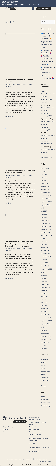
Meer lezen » (9, 116)
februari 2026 (45, 186)
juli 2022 (43, 272)
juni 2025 (44, 211)
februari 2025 (45, 223)
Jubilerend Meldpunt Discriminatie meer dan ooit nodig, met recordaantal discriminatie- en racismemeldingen (19, 244)
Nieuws (15, 4)
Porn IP (43, 91)
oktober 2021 (45, 293)
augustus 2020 (45, 324)
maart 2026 (45, 183)
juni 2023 (44, 260)
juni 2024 (44, 241)
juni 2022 (44, 275)
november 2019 (46, 339)
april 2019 (44, 348)
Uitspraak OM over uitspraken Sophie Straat (47, 44)
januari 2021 (44, 312)
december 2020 (46, 315)
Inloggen (43, 397)
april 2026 (44, 180)
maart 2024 (45, 247)
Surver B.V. (48, 461)
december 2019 (46, 336)
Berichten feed (45, 400)
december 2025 (46, 193)
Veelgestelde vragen (7, 4)
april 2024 (44, 244)
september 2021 (46, 296)
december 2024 (46, 226)
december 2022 (46, 266)
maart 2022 (45, 281)
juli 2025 (43, 208)
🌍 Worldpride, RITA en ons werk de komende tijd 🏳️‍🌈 (47, 36)
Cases (43, 365)
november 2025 (46, 196)
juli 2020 (43, 327)
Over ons (28, 4)
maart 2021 (44, 309)
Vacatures (44, 386)
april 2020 (44, 330)
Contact (34, 4)
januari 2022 (45, 284)
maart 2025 (45, 220)
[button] (33, 8)
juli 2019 (43, 345)
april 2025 (44, 217)
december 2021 (46, 287)
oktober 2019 (45, 342)
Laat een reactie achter (12, 84)
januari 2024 (45, 251)
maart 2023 (45, 263)
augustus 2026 (45, 168)
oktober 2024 (45, 232)
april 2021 (44, 305)
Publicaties (21, 4)
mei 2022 (44, 278)
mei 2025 (44, 214)
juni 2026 (44, 174)
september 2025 (46, 202)
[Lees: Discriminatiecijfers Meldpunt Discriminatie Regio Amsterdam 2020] (20, 147)
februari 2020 (45, 333)
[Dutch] (39, 5)
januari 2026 (45, 190)
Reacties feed (45, 403)
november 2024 (46, 229)
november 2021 (46, 290)
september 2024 (46, 235)
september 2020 (46, 321)
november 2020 (46, 318)
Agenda (43, 362)
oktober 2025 (45, 199)
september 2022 (46, 269)
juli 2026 (43, 171)
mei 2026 (44, 177)
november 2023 (46, 257)
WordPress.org (45, 406)
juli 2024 (43, 238)
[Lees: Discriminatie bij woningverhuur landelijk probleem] (20, 55)
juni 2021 (43, 299)
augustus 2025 (45, 205)
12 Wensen (44, 359)
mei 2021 (44, 302)
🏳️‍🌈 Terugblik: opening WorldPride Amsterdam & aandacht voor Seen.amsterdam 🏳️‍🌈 (48, 72)
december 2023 (46, 254)
